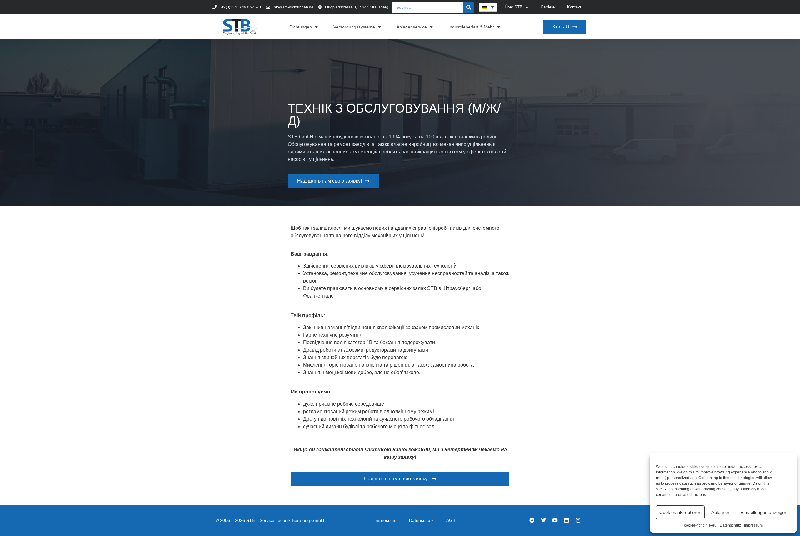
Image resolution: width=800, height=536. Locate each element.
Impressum (753, 525)
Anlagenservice (412, 26)
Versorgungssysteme (354, 26)
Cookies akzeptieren (680, 512)
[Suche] (468, 7)
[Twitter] (543, 520)
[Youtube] (555, 520)
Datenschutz (730, 525)
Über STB (513, 7)
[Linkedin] (567, 520)
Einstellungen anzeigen (763, 512)
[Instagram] (578, 520)
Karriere (548, 7)
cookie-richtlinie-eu (700, 525)
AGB (450, 520)
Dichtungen (300, 26)
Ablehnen (720, 512)
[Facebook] (532, 520)
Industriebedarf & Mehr (471, 26)
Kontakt (574, 7)
